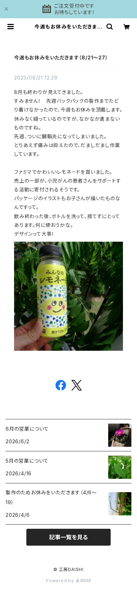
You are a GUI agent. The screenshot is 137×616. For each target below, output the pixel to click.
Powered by (61, 580)
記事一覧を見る (68, 537)
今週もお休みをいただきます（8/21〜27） (61, 58)
